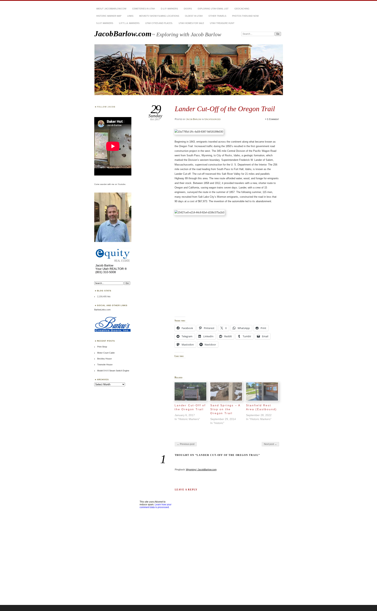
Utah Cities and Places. (159, 23)
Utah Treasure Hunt (222, 23)
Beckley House (104, 358)
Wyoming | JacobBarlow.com (201, 469)
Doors (188, 8)
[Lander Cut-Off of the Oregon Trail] (190, 391)
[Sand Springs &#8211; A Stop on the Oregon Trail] (226, 391)
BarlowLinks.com (102, 309)
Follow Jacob (106, 107)
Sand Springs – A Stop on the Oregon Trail (225, 409)
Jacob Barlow (193, 119)
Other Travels (217, 16)
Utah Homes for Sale (191, 23)
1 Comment (273, 119)
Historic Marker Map (108, 16)
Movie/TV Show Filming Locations (159, 16)
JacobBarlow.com (122, 33)
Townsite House (105, 364)
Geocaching (241, 8)
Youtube (121, 184)
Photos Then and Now (245, 16)
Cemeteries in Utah (143, 8)
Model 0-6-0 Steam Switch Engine (113, 370)
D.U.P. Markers (169, 8)
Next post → (270, 444)
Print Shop (102, 347)
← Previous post (185, 444)
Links (130, 16)
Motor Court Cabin (106, 353)
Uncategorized (212, 119)
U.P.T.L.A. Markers (129, 23)
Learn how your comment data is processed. (155, 506)
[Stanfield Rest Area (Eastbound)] (262, 391)
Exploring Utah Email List (213, 8)
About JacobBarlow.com (111, 8)
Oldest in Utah (194, 16)
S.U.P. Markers (104, 23)
